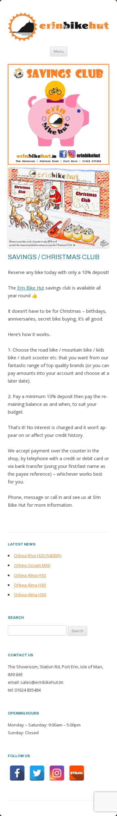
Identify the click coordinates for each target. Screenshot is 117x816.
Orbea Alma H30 (30, 575)
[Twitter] (37, 773)
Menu (59, 51)
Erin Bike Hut (30, 288)
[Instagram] (57, 773)
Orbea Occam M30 (32, 565)
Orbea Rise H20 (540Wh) (37, 555)
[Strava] (76, 773)
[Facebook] (17, 773)
